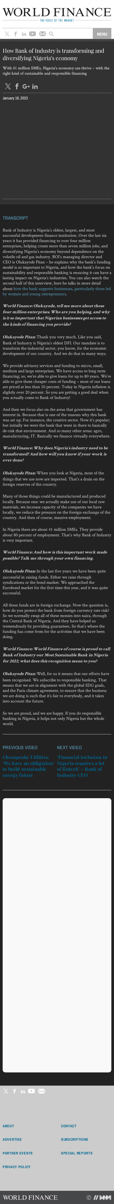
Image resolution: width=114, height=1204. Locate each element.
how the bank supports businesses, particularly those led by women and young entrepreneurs (57, 291)
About (8, 1126)
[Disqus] (57, 867)
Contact (69, 1126)
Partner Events (18, 1153)
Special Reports (77, 1153)
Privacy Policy (17, 1167)
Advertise (12, 1139)
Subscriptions (74, 1139)
